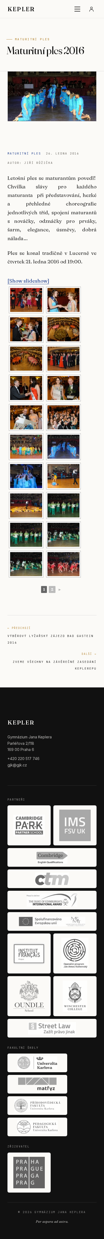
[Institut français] (29, 953)
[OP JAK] (75, 953)
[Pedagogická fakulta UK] (37, 1127)
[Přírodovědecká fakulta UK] (37, 1105)
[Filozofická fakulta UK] (37, 1063)
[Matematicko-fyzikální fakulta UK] (37, 1084)
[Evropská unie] (52, 921)
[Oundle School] (29, 996)
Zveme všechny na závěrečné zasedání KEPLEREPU (55, 661)
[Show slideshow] (28, 281)
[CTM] (52, 878)
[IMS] (75, 825)
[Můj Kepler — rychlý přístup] (91, 9)
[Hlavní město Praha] (29, 1173)
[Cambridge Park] (29, 825)
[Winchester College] (75, 996)
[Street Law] (52, 1028)
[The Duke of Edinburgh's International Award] (52, 900)
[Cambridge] (52, 857)
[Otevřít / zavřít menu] (77, 9)
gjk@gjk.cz (17, 765)
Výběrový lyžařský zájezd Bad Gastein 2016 (50, 635)
